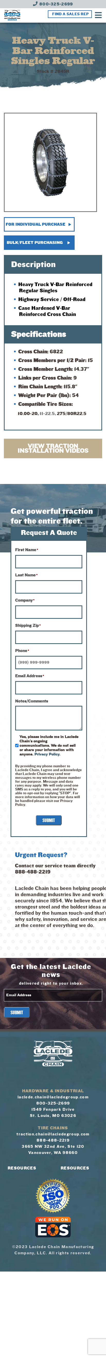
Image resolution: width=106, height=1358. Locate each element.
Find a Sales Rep (70, 14)
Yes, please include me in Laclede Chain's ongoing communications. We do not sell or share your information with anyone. (49, 745)
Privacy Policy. (47, 754)
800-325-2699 (55, 4)
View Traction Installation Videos (53, 448)
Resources (22, 1168)
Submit (48, 820)
